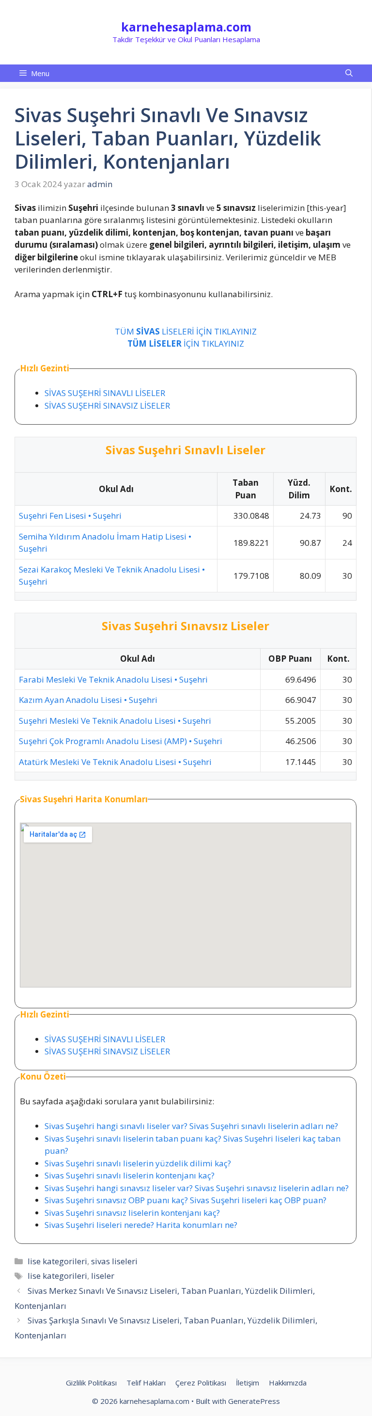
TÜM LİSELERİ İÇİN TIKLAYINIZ (186, 331)
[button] (349, 73)
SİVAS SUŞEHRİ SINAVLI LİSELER (105, 392)
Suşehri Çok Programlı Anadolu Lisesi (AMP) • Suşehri (120, 741)
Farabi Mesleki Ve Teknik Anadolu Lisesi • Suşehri (113, 679)
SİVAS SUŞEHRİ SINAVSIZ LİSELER (107, 405)
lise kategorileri (57, 1261)
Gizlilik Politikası (91, 1382)
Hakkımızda (288, 1382)
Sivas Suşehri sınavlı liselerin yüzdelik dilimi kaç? (138, 1163)
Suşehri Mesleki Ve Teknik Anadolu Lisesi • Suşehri (115, 720)
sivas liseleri (114, 1261)
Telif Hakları (146, 1382)
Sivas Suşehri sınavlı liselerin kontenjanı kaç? (130, 1175)
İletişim (247, 1382)
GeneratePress (254, 1401)
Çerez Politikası (200, 1382)
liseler (102, 1275)
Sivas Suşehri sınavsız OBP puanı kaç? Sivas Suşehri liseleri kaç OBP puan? (185, 1200)
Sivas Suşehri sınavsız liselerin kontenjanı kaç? (132, 1212)
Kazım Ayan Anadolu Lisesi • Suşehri (88, 699)
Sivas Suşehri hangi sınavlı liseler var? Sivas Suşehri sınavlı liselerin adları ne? (191, 1125)
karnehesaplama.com (186, 26)
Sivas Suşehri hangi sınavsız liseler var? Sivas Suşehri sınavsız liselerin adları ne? (197, 1187)
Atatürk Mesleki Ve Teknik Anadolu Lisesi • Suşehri (115, 761)
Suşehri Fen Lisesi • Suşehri (70, 515)
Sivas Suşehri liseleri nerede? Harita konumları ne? (141, 1224)
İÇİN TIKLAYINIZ (185, 343)
